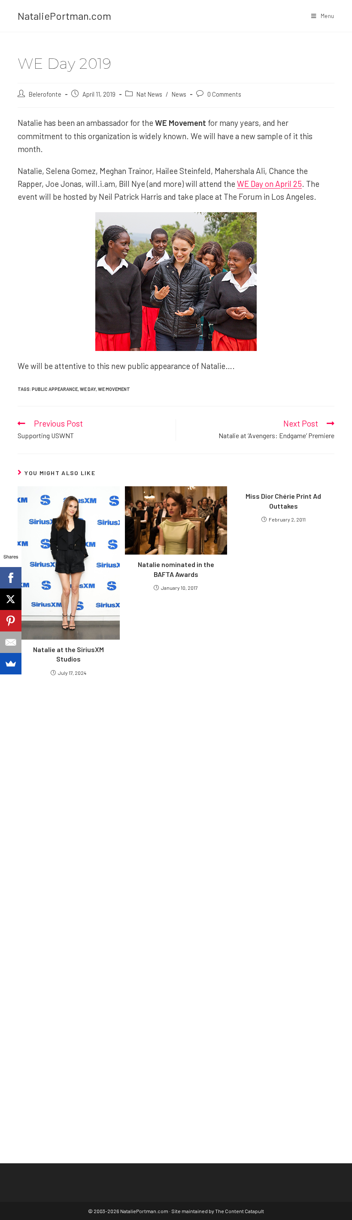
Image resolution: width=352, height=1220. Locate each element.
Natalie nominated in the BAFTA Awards (176, 569)
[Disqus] (176, 1000)
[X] (10, 599)
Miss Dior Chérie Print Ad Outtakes (283, 500)
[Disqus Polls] (176, 785)
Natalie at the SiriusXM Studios (68, 654)
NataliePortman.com (64, 15)
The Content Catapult (239, 1211)
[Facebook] (10, 578)
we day (88, 389)
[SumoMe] (10, 663)
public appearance (55, 389)
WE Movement (114, 389)
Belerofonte (45, 94)
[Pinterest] (10, 620)
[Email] (10, 642)
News (179, 94)
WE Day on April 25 (269, 184)
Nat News (149, 94)
